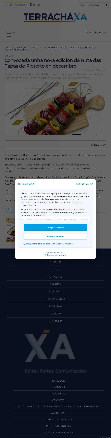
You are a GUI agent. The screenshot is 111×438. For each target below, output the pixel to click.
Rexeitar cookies (55, 236)
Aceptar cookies (55, 227)
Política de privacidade (55, 255)
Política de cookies (55, 253)
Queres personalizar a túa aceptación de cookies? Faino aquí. (50, 244)
